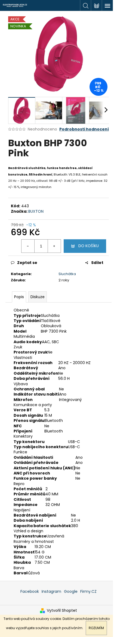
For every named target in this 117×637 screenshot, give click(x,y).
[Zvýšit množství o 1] (54, 246)
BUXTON (36, 211)
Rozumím (96, 628)
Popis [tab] (19, 297)
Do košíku (88, 246)
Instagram (51, 591)
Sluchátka (67, 273)
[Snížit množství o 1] (28, 246)
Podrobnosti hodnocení (84, 129)
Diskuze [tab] (37, 297)
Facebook (29, 591)
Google (71, 591)
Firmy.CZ (88, 591)
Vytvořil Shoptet (62, 610)
